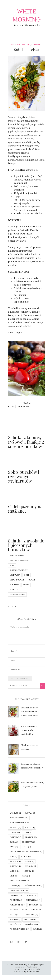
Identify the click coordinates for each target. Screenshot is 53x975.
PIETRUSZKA (33, 900)
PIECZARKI (16, 900)
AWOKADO (15, 813)
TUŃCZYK (14, 589)
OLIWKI (31, 580)
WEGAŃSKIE (31, 924)
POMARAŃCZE (17, 905)
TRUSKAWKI (30, 919)
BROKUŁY (15, 827)
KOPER (29, 861)
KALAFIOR (15, 861)
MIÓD (13, 876)
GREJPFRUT (28, 842)
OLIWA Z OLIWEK (17, 580)
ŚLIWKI (37, 929)
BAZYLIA (30, 813)
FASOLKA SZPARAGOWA (19, 560)
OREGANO (15, 895)
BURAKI (30, 827)
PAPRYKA (31, 895)
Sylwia (17, 109)
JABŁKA (26, 847)
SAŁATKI (26, 45)
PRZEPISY (15, 45)
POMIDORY (14, 585)
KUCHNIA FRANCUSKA (19, 570)
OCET (26, 575)
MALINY (14, 871)
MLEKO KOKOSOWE (19, 881)
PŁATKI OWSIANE (18, 910)
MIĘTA (25, 876)
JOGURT (26, 856)
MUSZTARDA (15, 575)
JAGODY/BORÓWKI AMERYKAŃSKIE (26, 852)
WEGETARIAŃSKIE (17, 594)
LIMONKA (30, 866)
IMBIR (14, 847)
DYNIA (14, 842)
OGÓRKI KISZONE (33, 885)
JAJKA (12, 565)
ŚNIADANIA (37, 45)
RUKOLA (36, 910)
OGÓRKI (15, 885)
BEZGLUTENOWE (17, 556)
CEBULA (15, 832)
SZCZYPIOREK (30, 914)
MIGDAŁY (29, 871)
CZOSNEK (31, 837)
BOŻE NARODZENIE (19, 823)
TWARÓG (15, 924)
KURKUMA (15, 866)
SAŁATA (26, 585)
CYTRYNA (15, 837)
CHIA (27, 832)
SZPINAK (15, 919)
